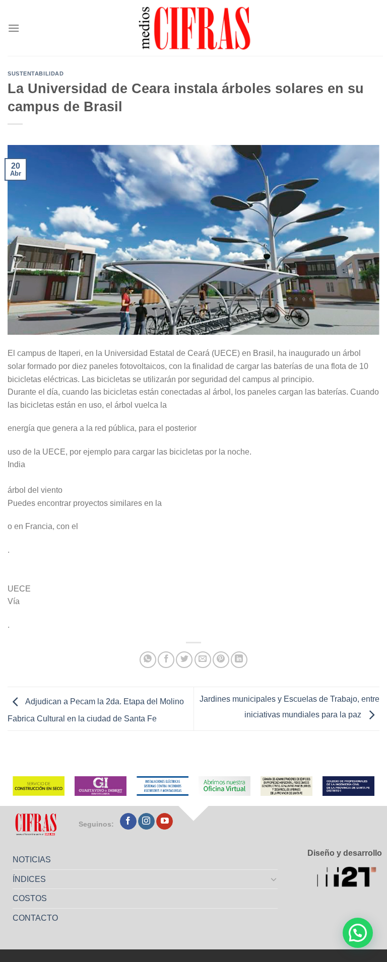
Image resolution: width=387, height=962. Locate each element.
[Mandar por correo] (203, 659)
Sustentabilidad (35, 73)
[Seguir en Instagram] (146, 821)
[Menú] (14, 28)
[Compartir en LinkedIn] (239, 659)
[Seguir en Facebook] (128, 821)
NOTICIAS (32, 859)
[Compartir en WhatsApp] (148, 659)
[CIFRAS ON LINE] (195, 28)
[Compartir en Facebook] (166, 659)
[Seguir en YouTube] (164, 821)
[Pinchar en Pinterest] (221, 659)
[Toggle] (274, 879)
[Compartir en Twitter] (184, 659)
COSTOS (30, 898)
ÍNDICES (29, 879)
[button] (358, 933)
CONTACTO (35, 918)
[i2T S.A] (349, 877)
